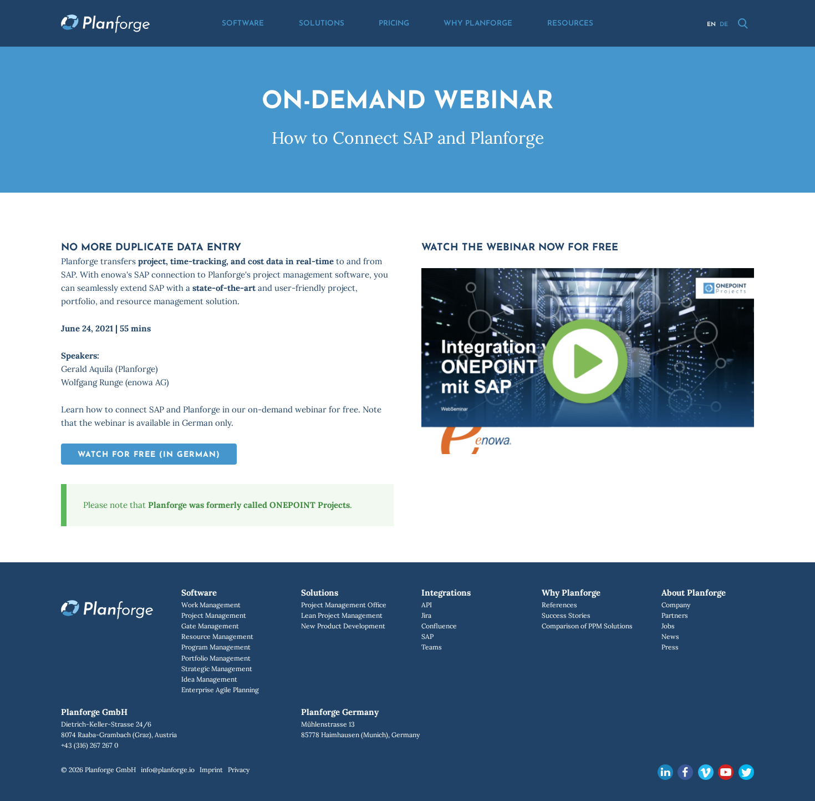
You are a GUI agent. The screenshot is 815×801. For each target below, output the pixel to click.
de (724, 25)
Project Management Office (343, 605)
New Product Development (343, 626)
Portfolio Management (216, 658)
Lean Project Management (342, 615)
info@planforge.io (168, 769)
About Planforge (693, 592)
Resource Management (217, 636)
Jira (426, 615)
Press (670, 647)
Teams (431, 647)
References (559, 605)
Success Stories (566, 615)
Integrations (446, 592)
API (426, 605)
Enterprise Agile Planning (220, 690)
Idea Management (209, 679)
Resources (570, 23)
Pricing (394, 23)
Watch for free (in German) (149, 455)
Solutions (321, 23)
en (711, 25)
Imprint (211, 769)
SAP (427, 636)
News (670, 636)
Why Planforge (478, 23)
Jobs (668, 626)
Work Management (211, 605)
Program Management (216, 647)
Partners (674, 615)
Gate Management (210, 626)
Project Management (213, 615)
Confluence (439, 626)
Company (675, 605)
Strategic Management (216, 668)
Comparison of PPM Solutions (587, 626)
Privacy (238, 769)
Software (243, 23)
